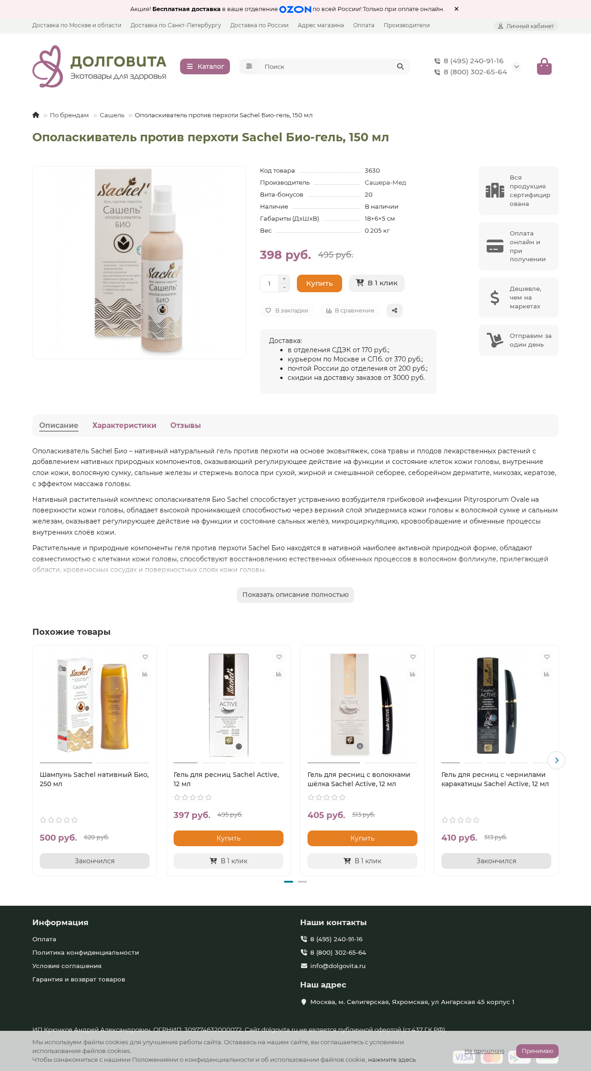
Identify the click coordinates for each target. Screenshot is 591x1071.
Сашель (112, 115)
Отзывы (185, 425)
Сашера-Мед (385, 182)
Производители (407, 25)
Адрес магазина (321, 25)
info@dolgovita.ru (338, 965)
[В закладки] (145, 657)
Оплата (363, 25)
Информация (60, 922)
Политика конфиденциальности (85, 952)
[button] (34, 760)
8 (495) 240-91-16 (474, 60)
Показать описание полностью (295, 594)
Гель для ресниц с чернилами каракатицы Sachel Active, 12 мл (495, 779)
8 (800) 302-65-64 (475, 71)
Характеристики (124, 425)
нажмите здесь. (392, 1059)
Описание (58, 425)
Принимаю (537, 1050)
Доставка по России (259, 25)
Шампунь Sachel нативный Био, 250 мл (94, 779)
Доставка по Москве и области (76, 25)
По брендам (69, 115)
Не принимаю (484, 1050)
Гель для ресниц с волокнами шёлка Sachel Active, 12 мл (359, 779)
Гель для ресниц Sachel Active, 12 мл (226, 779)
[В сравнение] (145, 674)
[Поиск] (400, 66)
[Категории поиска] (249, 66)
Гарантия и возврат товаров (78, 979)
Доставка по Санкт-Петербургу (176, 25)
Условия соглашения (67, 965)
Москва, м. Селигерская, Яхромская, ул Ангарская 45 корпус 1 (412, 1001)
